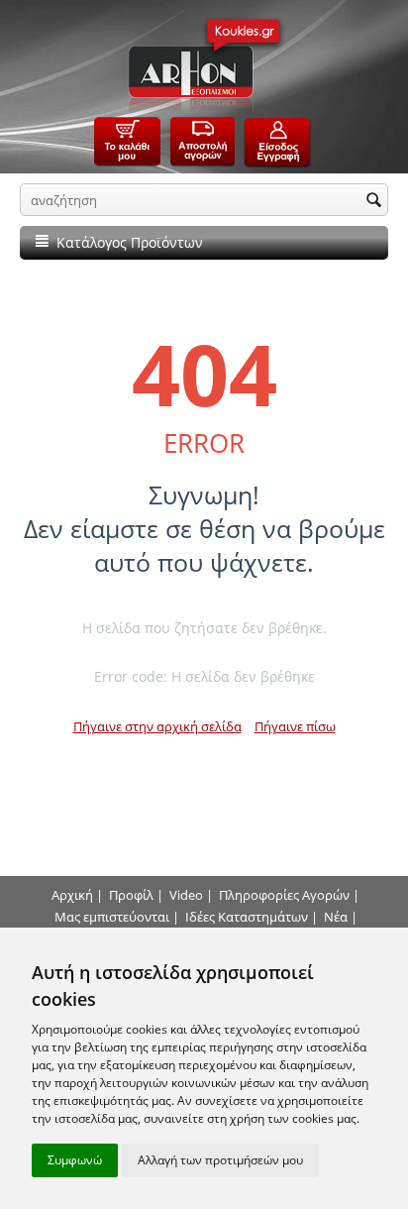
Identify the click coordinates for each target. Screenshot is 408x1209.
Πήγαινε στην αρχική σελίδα (157, 726)
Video (186, 895)
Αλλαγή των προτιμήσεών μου (220, 1160)
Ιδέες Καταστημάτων (246, 917)
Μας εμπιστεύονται (111, 917)
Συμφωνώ (75, 1160)
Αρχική (72, 895)
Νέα (336, 917)
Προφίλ (131, 895)
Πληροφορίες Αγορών (284, 895)
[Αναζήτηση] (373, 201)
